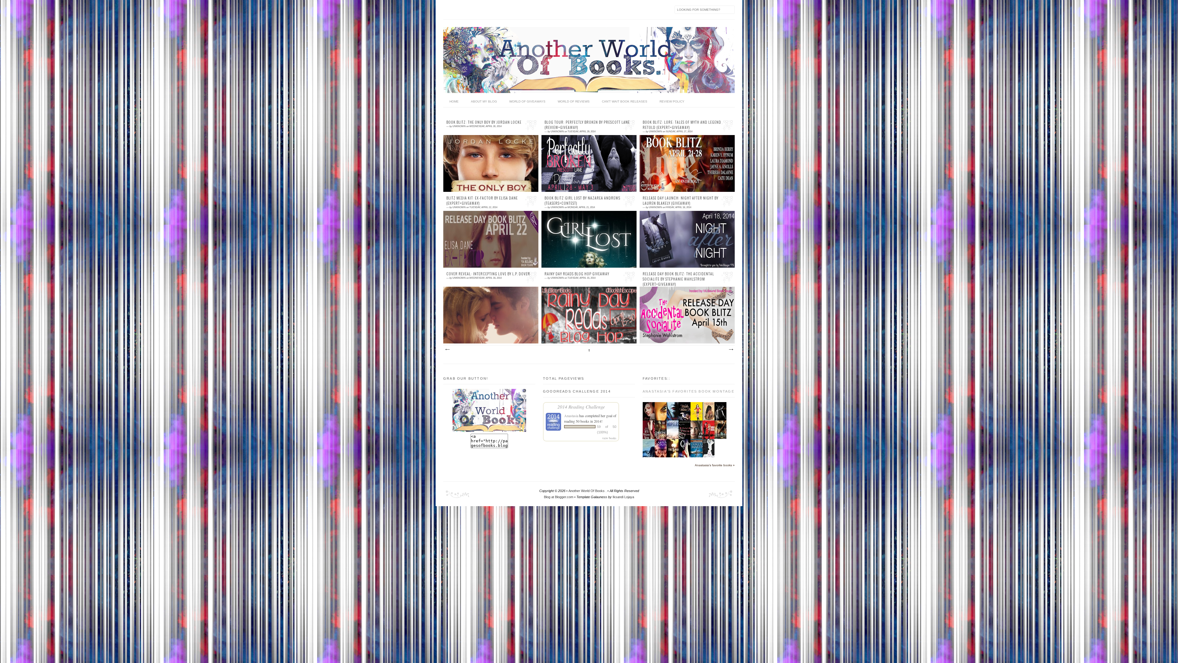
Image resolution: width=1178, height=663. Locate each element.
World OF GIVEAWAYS (527, 101)
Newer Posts (447, 350)
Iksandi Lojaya (623, 497)
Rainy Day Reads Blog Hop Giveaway (577, 273)
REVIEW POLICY (672, 101)
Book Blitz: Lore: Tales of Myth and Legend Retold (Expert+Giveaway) (682, 125)
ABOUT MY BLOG (484, 101)
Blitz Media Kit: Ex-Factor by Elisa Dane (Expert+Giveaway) (482, 201)
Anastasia (571, 415)
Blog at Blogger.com (559, 497)
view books (609, 438)
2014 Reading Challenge (581, 406)
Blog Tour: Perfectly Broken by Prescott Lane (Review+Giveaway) (587, 125)
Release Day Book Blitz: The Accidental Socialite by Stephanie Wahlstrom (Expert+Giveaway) (678, 279)
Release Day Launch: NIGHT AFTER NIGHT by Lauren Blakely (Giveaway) (680, 201)
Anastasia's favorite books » (715, 465)
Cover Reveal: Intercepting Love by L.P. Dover (488, 273)
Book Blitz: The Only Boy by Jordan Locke (484, 122)
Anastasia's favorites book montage (688, 391)
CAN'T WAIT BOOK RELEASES (624, 101)
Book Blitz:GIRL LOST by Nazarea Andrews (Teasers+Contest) (582, 201)
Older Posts (731, 350)
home (454, 101)
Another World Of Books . (587, 491)
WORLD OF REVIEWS (574, 101)
